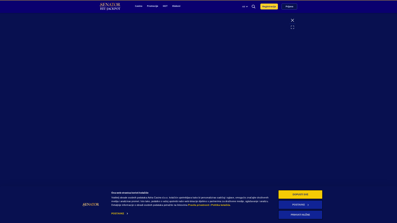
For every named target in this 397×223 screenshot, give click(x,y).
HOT (165, 6)
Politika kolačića (220, 205)
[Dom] (110, 6)
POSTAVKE (117, 213)
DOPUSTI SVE (300, 194)
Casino (138, 6)
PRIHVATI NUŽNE (300, 214)
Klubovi (176, 6)
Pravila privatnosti (198, 205)
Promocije (152, 6)
